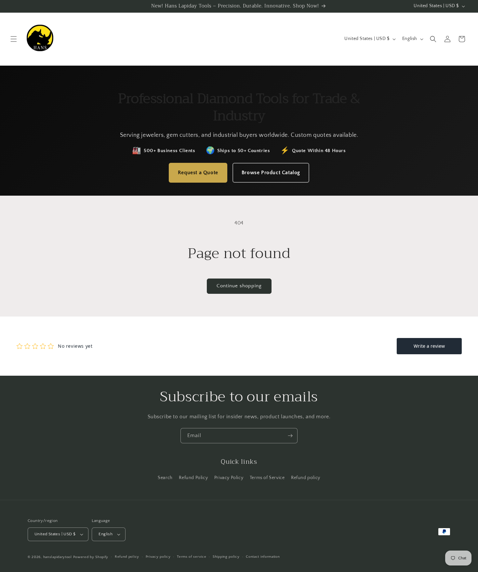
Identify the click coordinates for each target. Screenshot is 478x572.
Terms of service (191, 557)
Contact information (263, 557)
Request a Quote (198, 173)
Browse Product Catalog (271, 173)
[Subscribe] (290, 435)
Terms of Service (267, 477)
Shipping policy (226, 557)
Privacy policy (158, 557)
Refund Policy (193, 477)
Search (165, 477)
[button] (14, 39)
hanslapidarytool (57, 557)
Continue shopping (239, 286)
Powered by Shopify (91, 557)
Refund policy (305, 477)
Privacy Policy (228, 477)
